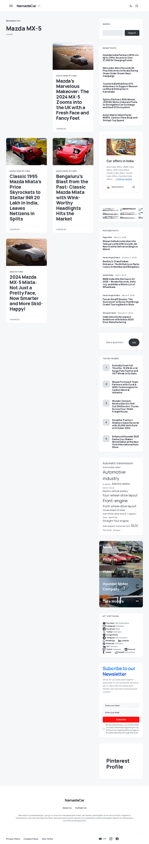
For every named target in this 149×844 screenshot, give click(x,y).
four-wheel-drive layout (120, 495)
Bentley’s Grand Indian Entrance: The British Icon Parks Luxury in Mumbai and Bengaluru (121, 264)
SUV (134, 525)
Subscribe (121, 719)
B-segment (107, 484)
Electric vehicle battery (115, 491)
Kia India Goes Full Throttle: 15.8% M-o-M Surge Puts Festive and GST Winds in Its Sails (125, 369)
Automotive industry (114, 475)
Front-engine (115, 501)
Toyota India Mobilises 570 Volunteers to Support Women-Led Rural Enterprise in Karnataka (120, 87)
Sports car (113, 517)
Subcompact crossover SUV (116, 526)
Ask (134, 342)
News (65, 76)
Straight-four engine (116, 521)
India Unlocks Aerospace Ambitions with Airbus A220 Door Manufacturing (118, 319)
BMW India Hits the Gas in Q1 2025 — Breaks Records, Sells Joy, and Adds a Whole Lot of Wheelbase (119, 283)
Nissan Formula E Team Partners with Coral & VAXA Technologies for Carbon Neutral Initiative (125, 387)
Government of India (114, 510)
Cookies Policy (31, 839)
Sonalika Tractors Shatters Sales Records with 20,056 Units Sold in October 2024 (125, 424)
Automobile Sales (111, 467)
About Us (67, 808)
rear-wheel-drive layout (114, 513)
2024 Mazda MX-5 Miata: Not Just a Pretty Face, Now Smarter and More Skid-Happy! (26, 293)
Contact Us (80, 808)
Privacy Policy (13, 839)
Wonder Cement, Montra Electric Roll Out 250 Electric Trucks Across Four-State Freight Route (125, 406)
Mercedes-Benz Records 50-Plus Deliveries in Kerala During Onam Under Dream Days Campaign (120, 72)
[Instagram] (110, 838)
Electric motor (121, 484)
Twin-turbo (107, 530)
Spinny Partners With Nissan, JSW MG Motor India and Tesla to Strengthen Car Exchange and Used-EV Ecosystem (120, 103)
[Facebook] (117, 838)
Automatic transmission (118, 463)
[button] (11, 5)
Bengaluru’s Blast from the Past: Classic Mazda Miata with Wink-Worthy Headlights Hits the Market (72, 197)
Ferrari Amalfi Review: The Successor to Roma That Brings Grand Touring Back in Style (121, 302)
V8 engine (116, 530)
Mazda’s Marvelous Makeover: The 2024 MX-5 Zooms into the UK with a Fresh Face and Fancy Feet (72, 99)
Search (106, 24)
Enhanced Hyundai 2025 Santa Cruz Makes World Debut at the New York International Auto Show (125, 442)
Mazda (59, 76)
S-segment (131, 514)
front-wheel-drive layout (119, 506)
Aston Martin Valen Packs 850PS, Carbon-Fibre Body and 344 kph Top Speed (120, 118)
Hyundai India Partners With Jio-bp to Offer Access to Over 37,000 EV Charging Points (121, 58)
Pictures (72, 76)
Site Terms (47, 839)
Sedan (105, 517)
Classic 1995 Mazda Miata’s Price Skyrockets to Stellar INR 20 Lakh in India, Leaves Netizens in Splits (25, 197)
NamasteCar (26, 5)
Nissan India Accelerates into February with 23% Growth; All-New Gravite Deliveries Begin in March (120, 245)
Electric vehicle (108, 488)
